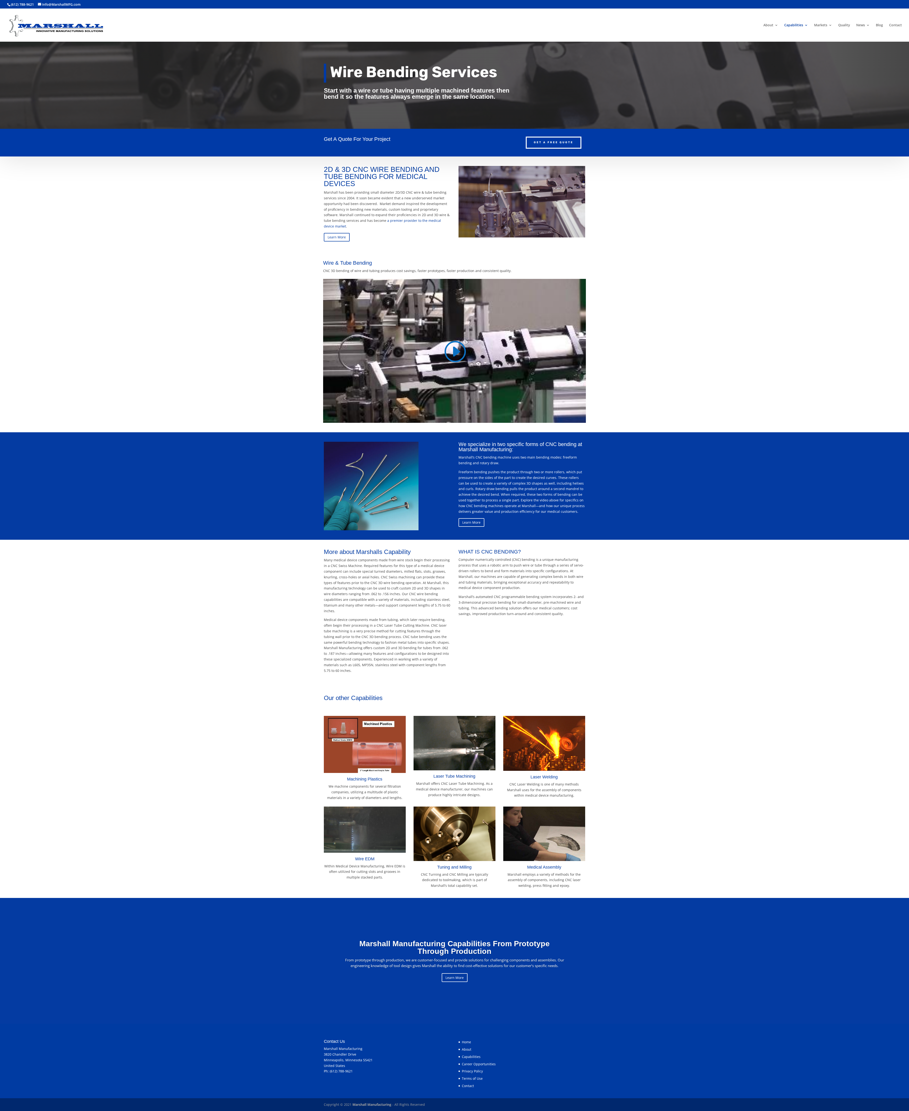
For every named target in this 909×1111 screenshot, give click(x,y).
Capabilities (793, 25)
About (768, 25)
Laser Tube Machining (454, 776)
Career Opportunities (479, 1064)
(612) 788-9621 (341, 1071)
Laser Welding (544, 777)
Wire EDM (364, 859)
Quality (844, 25)
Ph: (327, 1071)
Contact (895, 25)
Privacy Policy (472, 1071)
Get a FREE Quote (553, 142)
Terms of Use (472, 1078)
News (860, 25)
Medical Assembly (544, 867)
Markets (820, 25)
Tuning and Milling (454, 867)
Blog (879, 25)
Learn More (337, 237)
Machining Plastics (364, 779)
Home (466, 1042)
